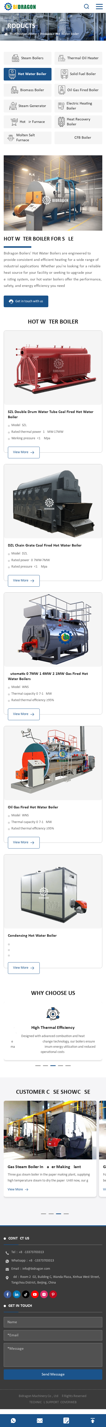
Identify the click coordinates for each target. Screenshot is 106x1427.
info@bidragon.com (36, 1269)
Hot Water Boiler (67, 34)
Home (32, 34)
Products (46, 34)
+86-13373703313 (31, 1252)
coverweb (68, 1402)
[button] (37, 1065)
